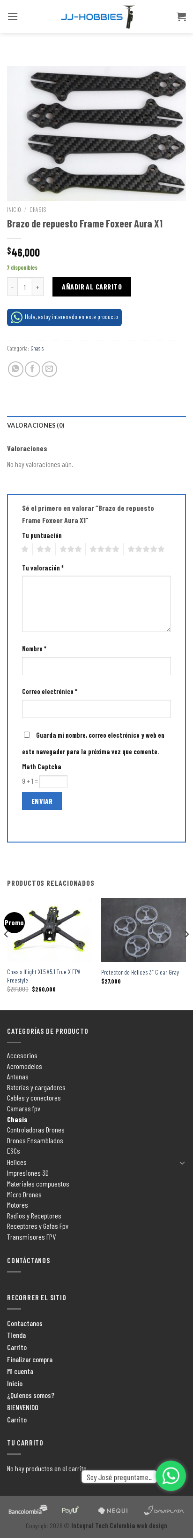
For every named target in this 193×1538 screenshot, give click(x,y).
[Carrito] (181, 16)
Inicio (14, 209)
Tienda (16, 1334)
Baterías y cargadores (36, 1087)
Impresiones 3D (28, 1172)
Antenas (18, 1076)
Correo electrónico (49, 691)
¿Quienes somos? (30, 1394)
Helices (17, 1161)
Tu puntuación (42, 535)
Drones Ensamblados (35, 1140)
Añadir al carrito (92, 286)
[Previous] (6, 953)
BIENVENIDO (22, 1407)
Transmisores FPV (31, 1236)
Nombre (34, 649)
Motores (17, 1204)
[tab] (96, 425)
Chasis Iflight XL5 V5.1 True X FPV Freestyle (44, 976)
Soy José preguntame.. (119, 1477)
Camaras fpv (23, 1108)
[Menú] (12, 16)
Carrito (17, 1347)
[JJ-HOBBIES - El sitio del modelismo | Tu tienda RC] (96, 17)
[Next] (186, 953)
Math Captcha (41, 767)
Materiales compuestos (38, 1183)
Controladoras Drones (36, 1129)
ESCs (13, 1150)
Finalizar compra (29, 1359)
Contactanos (25, 1323)
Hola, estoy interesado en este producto (71, 316)
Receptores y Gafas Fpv (37, 1225)
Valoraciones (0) (35, 425)
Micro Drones (24, 1194)
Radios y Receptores (34, 1215)
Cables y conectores (34, 1097)
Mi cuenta (20, 1370)
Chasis (38, 209)
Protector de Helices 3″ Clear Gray (140, 972)
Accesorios (22, 1055)
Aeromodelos (24, 1066)
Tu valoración (43, 568)
